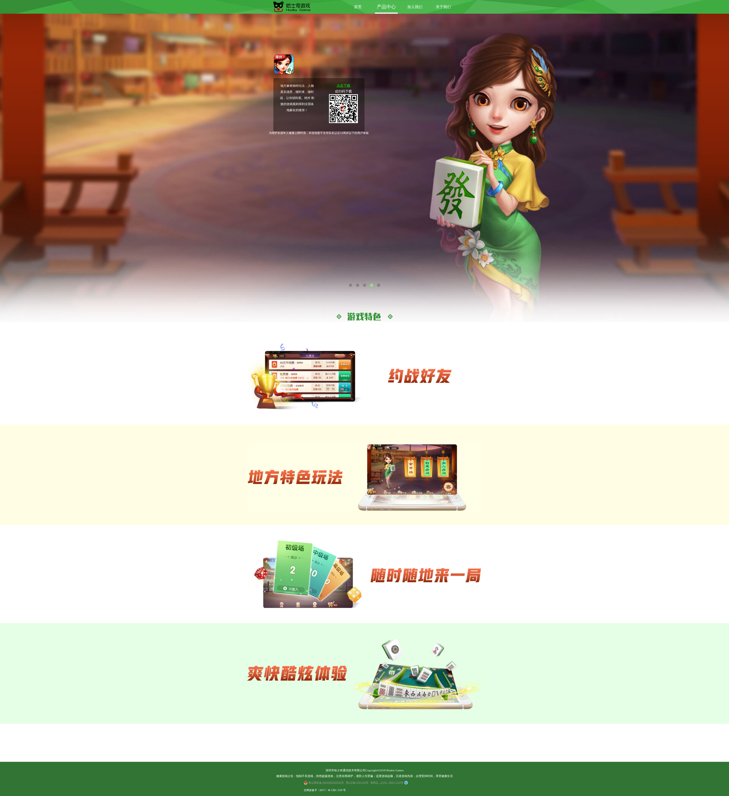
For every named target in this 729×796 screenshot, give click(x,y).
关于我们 (443, 7)
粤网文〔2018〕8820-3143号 (386, 782)
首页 (358, 7)
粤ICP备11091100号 (357, 782)
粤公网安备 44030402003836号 (326, 782)
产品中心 (386, 6)
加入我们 (414, 7)
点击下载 (343, 86)
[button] (350, 285)
